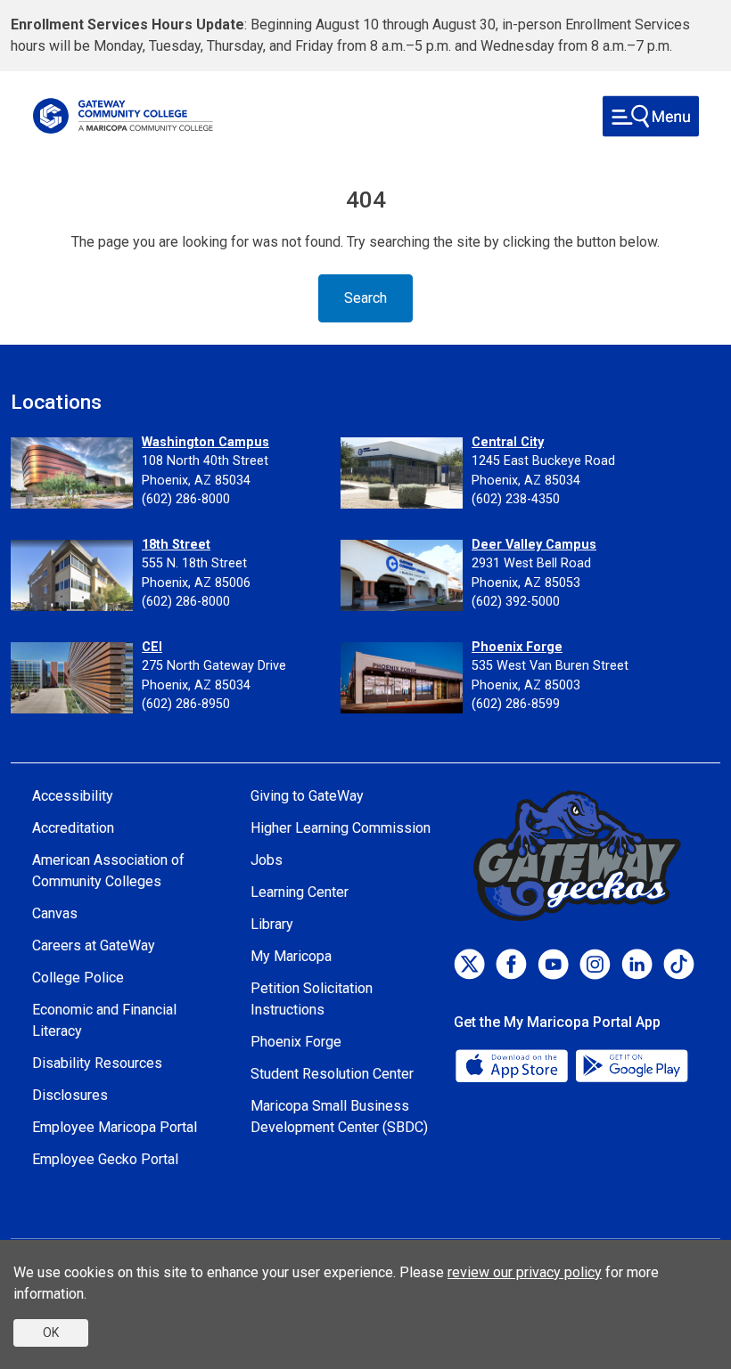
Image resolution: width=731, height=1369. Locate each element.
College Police (78, 977)
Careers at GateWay (93, 945)
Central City (508, 442)
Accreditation (73, 827)
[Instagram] (595, 964)
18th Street (176, 544)
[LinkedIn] (637, 964)
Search (365, 297)
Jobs (267, 860)
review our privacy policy (525, 1272)
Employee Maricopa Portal (114, 1127)
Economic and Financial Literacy (104, 1020)
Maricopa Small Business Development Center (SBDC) (339, 1116)
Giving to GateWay (307, 795)
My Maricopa (291, 956)
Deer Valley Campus (534, 544)
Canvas (55, 913)
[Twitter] (469, 964)
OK (51, 1332)
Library (272, 924)
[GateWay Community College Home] (123, 116)
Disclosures (70, 1095)
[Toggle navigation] (651, 116)
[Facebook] (511, 964)
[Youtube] (553, 964)
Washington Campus (205, 442)
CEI (152, 647)
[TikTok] (678, 964)
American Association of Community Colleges (108, 871)
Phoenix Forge (517, 647)
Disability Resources (97, 1063)
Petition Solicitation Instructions (312, 999)
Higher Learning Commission (341, 827)
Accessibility (72, 795)
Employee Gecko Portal (105, 1159)
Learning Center (300, 892)
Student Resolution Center (332, 1073)
